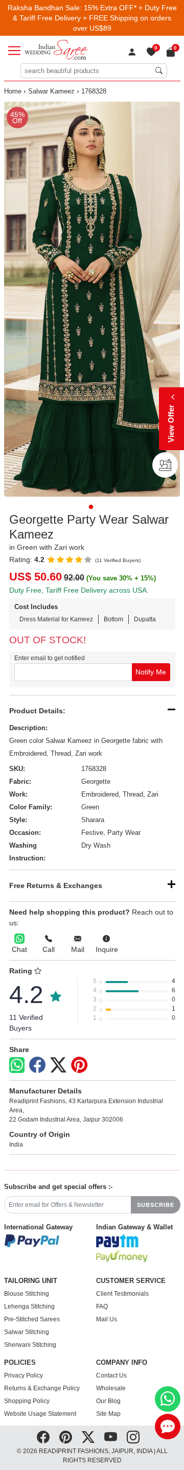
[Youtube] (110, 1437)
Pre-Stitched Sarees (32, 1319)
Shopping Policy (27, 1401)
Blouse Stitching (26, 1293)
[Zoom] (92, 299)
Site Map (108, 1413)
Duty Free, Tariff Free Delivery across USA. (79, 590)
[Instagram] (133, 1437)
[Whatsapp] (17, 1065)
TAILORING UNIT (30, 1281)
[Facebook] (37, 1065)
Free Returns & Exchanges (55, 885)
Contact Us (111, 1375)
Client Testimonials (122, 1293)
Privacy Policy (23, 1375)
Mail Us (106, 1319)
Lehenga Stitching (29, 1306)
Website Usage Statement (40, 1413)
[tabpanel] (92, 299)
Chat (19, 949)
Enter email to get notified (49, 658)
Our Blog (108, 1401)
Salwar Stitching (26, 1332)
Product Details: (37, 711)
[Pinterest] (79, 1065)
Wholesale (111, 1388)
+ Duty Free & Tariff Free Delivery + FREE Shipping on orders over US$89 (95, 18)
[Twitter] (58, 1065)
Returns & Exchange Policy (42, 1388)
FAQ (102, 1306)
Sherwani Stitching (30, 1344)
